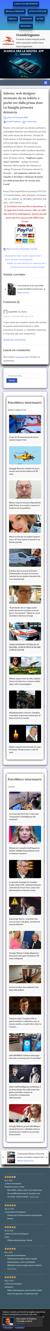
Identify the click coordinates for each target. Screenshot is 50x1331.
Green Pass (24, 249)
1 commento (31, 121)
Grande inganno (13, 121)
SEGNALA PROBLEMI (15, 11)
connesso (20, 356)
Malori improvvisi (24, 1161)
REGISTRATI (26, 26)
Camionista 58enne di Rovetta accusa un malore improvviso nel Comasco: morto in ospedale (31, 1155)
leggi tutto (34, 1196)
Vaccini (34, 249)
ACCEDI (40, 18)
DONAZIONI (26, 18)
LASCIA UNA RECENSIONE (26, 4)
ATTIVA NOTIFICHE (37, 11)
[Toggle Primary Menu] (46, 83)
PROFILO (13, 18)
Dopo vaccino (13, 249)
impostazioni (8, 1321)
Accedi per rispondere (14, 339)
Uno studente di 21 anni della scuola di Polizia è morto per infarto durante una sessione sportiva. (30, 287)
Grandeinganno (28, 35)
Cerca (12, 380)
